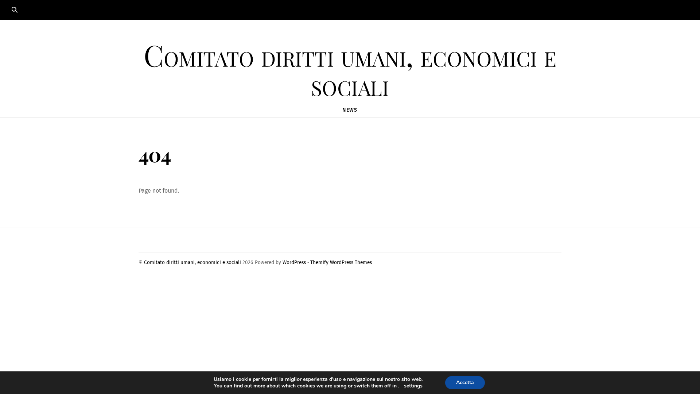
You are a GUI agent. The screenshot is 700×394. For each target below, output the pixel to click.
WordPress (294, 262)
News (350, 110)
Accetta (465, 382)
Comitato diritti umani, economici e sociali (192, 262)
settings (413, 386)
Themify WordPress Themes (341, 262)
